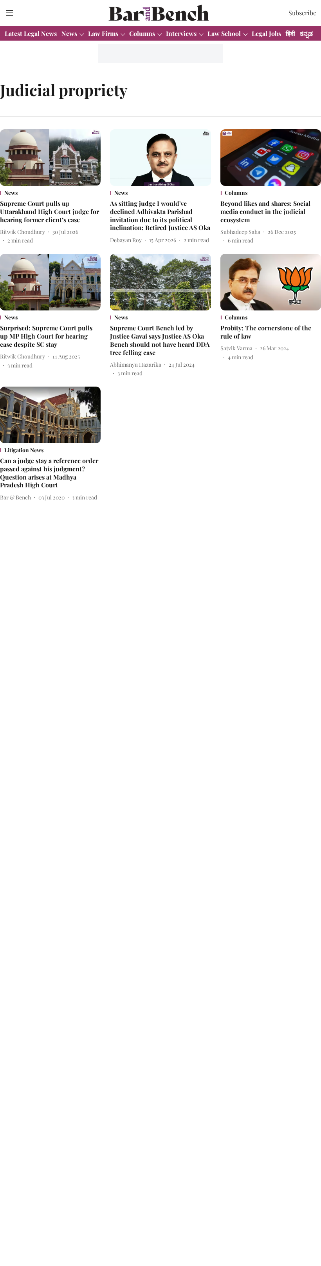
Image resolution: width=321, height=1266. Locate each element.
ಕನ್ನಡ (306, 33)
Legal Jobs (266, 33)
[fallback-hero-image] (50, 157)
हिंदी (290, 33)
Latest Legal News (31, 33)
